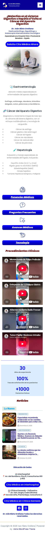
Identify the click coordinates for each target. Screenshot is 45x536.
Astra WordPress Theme (24, 529)
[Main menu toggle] (40, 5)
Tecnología (22, 242)
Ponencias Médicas (22, 197)
